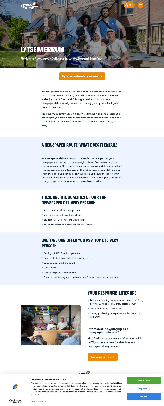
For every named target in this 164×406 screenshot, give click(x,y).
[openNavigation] (140, 5)
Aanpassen (142, 388)
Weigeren (144, 396)
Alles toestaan (144, 381)
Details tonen (37, 401)
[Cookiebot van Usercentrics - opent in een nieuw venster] (15, 401)
